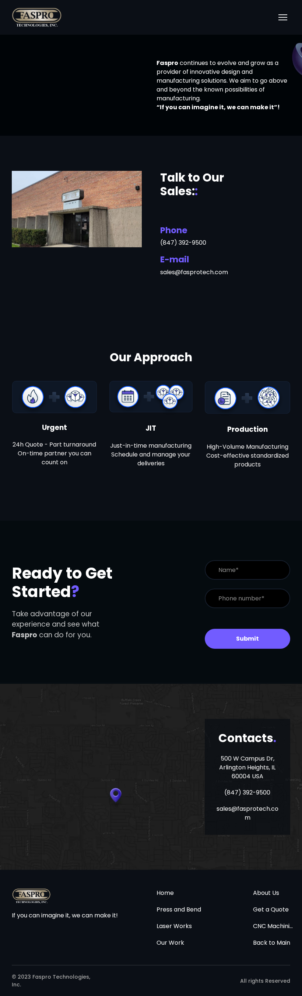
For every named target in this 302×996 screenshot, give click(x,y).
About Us (266, 893)
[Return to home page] (37, 17)
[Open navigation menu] (282, 17)
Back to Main (271, 942)
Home (165, 893)
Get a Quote (271, 909)
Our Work (170, 942)
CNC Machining (273, 926)
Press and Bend (179, 909)
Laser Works (174, 926)
